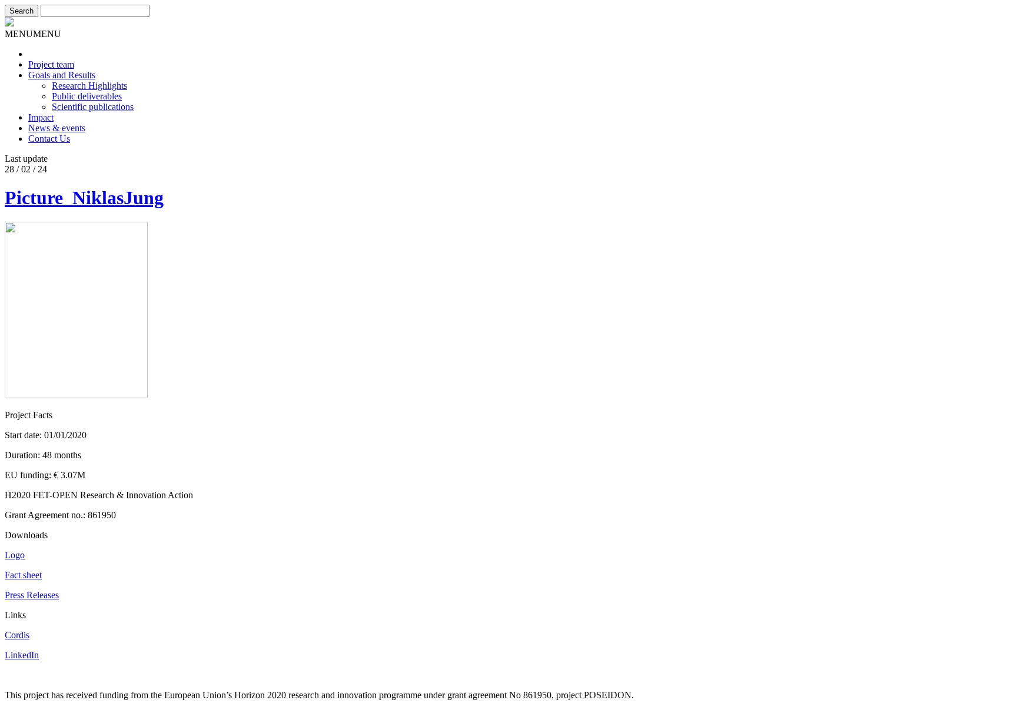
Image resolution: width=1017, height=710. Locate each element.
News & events (56, 128)
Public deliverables (87, 96)
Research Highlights (89, 86)
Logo (15, 555)
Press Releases (32, 595)
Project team (51, 64)
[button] (33, 34)
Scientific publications (93, 107)
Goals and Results (61, 75)
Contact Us (49, 139)
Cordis (17, 635)
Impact (41, 117)
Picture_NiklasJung (84, 197)
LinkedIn (22, 655)
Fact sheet (23, 575)
